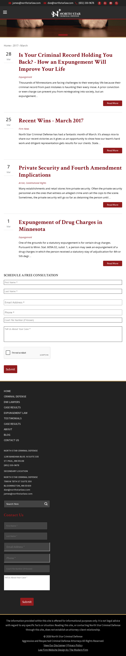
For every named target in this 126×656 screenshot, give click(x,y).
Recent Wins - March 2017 (51, 120)
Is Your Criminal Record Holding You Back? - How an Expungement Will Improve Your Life (65, 62)
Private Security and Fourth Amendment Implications (70, 171)
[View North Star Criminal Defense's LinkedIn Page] (105, 3)
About (8, 429)
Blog (7, 435)
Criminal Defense (15, 396)
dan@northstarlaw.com (60, 3)
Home (7, 391)
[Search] (116, 3)
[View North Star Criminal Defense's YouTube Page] (110, 3)
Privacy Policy (75, 645)
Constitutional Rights (36, 182)
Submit (10, 369)
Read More (112, 103)
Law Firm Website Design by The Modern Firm (63, 650)
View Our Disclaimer (55, 645)
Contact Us (11, 440)
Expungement (25, 77)
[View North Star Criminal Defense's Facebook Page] (99, 3)
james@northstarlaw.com (27, 3)
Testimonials (13, 418)
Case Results (12, 407)
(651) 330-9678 (86, 3)
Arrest (22, 182)
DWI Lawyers (12, 402)
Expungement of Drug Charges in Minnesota (60, 225)
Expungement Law (15, 413)
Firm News (24, 128)
